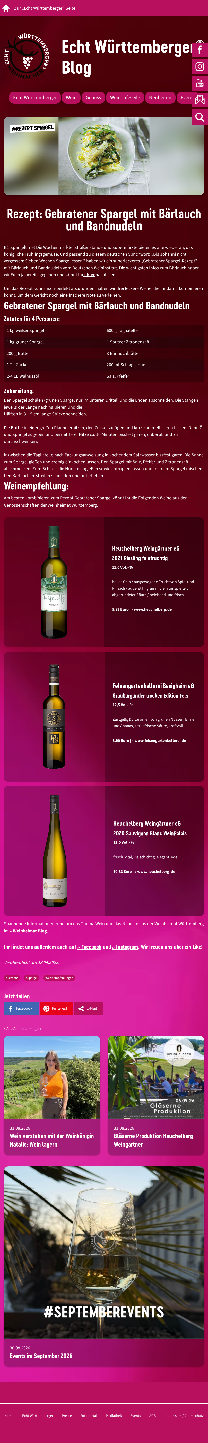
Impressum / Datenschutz (184, 1415)
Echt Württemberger (35, 97)
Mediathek (114, 1415)
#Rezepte (12, 978)
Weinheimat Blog (30, 931)
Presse (67, 1415)
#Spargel (31, 978)
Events (188, 97)
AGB (152, 1415)
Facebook (91, 946)
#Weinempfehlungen (59, 978)
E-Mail (91, 1008)
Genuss (93, 97)
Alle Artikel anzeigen (23, 1028)
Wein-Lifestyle (125, 97)
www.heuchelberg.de (156, 871)
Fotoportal (88, 1415)
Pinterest (59, 1008)
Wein (71, 97)
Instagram (127, 946)
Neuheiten (160, 97)
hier (91, 275)
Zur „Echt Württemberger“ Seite (44, 8)
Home (8, 1415)
